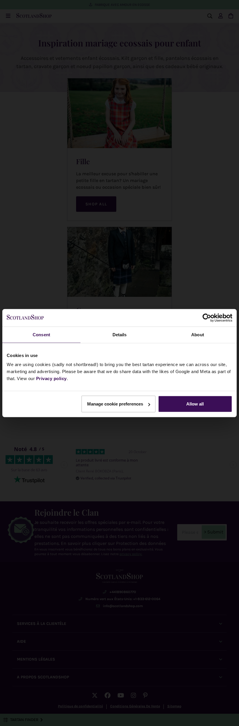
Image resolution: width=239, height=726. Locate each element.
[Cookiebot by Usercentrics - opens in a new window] (206, 317)
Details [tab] (120, 334)
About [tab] (197, 334)
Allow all (195, 403)
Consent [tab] (41, 334)
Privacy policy (51, 378)
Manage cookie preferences (115, 403)
